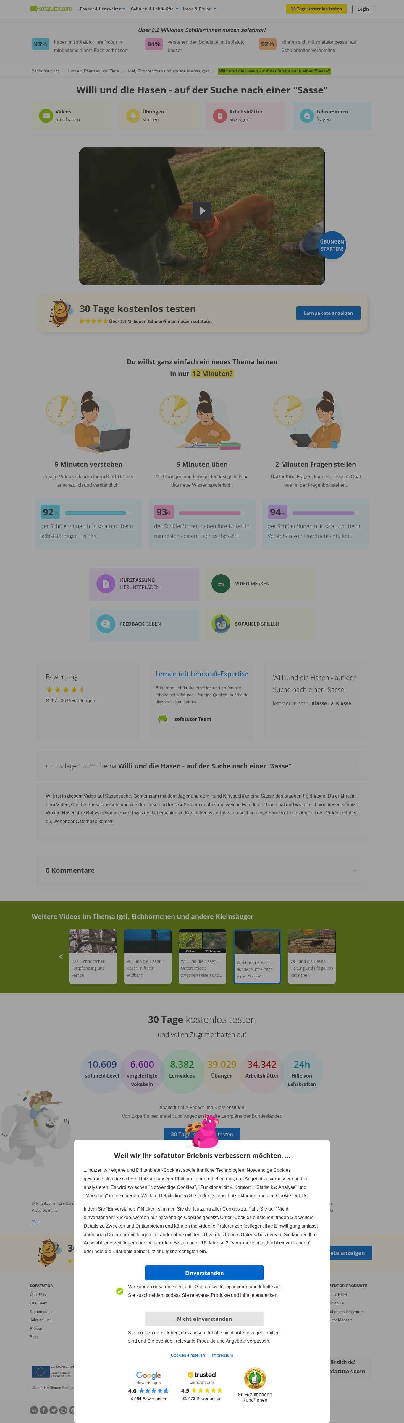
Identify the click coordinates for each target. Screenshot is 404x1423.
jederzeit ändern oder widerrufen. (137, 1242)
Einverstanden (204, 1272)
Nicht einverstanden (204, 1319)
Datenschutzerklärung (233, 1195)
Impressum (222, 1355)
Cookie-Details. (292, 1195)
